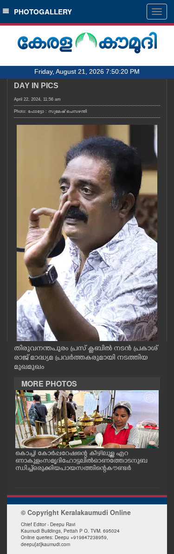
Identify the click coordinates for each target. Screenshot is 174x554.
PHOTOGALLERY (41, 11)
